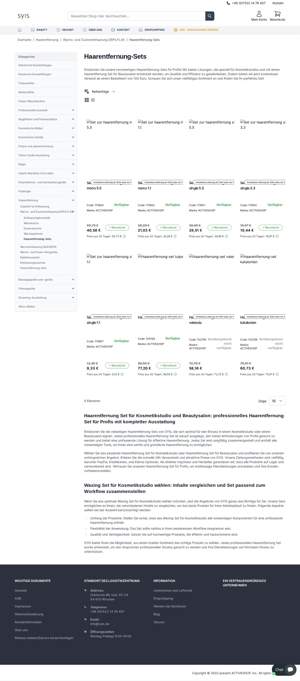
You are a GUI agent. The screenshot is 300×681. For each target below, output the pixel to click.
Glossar (159, 622)
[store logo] (33, 16)
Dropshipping (163, 598)
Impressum (23, 606)
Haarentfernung (47, 40)
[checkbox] (86, 100)
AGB (18, 598)
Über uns (21, 630)
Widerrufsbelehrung (29, 614)
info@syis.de (99, 624)
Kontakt (278, 3)
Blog (157, 614)
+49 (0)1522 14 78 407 (249, 3)
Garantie (21, 590)
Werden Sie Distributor (170, 606)
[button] (284, 669)
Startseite (24, 40)
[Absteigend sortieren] (86, 91)
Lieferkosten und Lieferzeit (173, 590)
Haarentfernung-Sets (144, 40)
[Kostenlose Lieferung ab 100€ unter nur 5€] (113, 146)
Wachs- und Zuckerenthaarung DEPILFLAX (94, 40)
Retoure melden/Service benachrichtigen (44, 638)
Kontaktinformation (28, 622)
